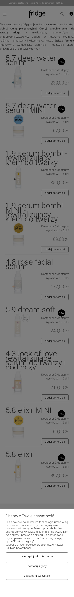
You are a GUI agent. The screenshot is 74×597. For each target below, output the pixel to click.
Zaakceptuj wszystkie (37, 575)
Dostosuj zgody (37, 566)
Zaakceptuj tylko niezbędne (37, 556)
